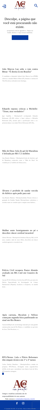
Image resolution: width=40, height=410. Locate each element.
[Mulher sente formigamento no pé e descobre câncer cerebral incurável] (20, 216)
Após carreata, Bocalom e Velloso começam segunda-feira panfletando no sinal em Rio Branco (20, 317)
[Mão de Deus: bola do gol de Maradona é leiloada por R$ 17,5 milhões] (20, 137)
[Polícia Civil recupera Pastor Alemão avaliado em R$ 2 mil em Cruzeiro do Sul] (20, 256)
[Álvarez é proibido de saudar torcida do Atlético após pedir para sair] (20, 177)
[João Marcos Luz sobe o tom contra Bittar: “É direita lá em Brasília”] (20, 55)
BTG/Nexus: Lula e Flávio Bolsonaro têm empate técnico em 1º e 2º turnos (20, 358)
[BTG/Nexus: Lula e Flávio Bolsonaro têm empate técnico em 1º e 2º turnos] (20, 343)
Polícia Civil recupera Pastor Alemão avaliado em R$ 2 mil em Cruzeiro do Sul (20, 273)
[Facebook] (17, 403)
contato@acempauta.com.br (25, 399)
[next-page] (3, 374)
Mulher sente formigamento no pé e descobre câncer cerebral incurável (20, 231)
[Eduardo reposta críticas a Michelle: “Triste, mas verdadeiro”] (20, 95)
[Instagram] (23, 403)
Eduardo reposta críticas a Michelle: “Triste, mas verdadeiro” (20, 110)
